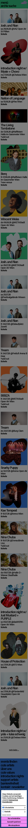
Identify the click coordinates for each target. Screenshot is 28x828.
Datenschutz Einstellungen (10, 801)
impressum (4, 814)
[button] (14, 807)
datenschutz (8, 814)
